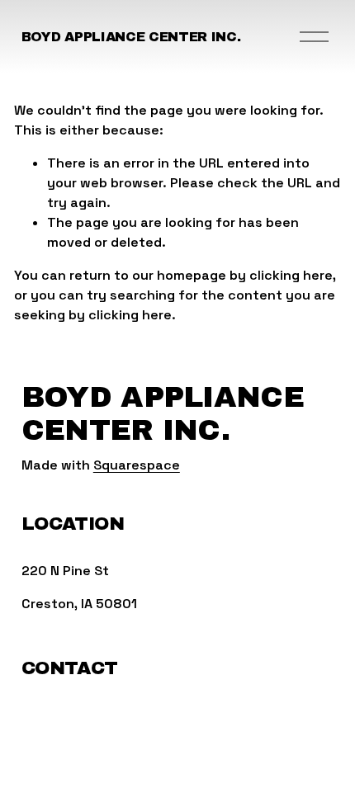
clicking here (291, 275)
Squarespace (136, 465)
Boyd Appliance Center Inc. (131, 37)
